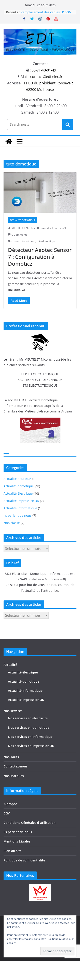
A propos (10, 804)
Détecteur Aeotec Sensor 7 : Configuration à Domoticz (40, 256)
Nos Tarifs (11, 757)
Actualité (10, 665)
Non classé (12, 523)
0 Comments (19, 235)
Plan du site (13, 851)
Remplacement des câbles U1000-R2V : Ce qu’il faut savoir (46, 14)
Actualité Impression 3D (21, 501)
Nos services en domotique (28, 727)
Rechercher (67, 124)
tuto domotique (46, 241)
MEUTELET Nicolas (23, 228)
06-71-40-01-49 (44, 70)
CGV (7, 813)
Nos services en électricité (28, 718)
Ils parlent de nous (18, 515)
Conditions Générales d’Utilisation (30, 822)
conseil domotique (23, 241)
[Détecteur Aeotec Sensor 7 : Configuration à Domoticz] (40, 192)
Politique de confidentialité (24, 860)
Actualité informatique (20, 508)
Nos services (13, 711)
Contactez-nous (16, 766)
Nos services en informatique (30, 737)
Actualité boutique (17, 479)
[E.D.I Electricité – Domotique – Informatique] (9, 141)
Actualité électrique (18, 493)
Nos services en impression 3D (31, 746)
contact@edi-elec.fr (46, 76)
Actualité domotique (23, 220)
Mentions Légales (17, 841)
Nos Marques (14, 776)
